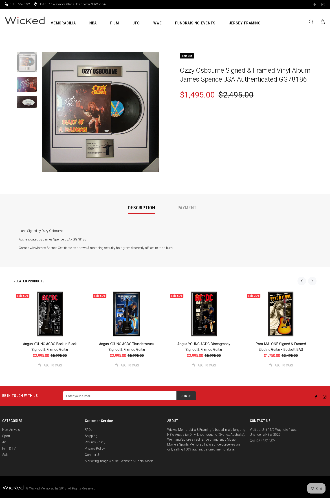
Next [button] (312, 281)
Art (4, 442)
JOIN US (186, 396)
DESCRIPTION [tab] (141, 207)
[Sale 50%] (50, 314)
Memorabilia (63, 23)
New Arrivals (11, 429)
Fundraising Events (195, 23)
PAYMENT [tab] (187, 207)
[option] (27, 64)
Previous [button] (301, 281)
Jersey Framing (245, 23)
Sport (6, 436)
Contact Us (93, 455)
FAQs (88, 429)
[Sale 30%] (280, 314)
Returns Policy (95, 442)
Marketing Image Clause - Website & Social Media (119, 461)
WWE (157, 23)
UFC (136, 23)
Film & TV (9, 448)
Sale (5, 455)
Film (114, 23)
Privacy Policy (95, 448)
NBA (93, 23)
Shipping (91, 436)
